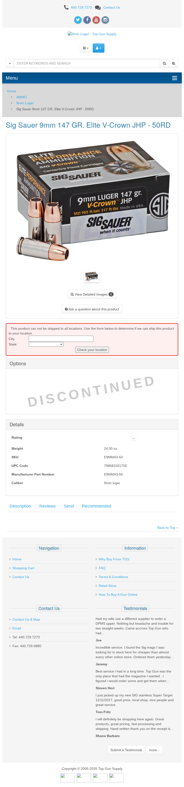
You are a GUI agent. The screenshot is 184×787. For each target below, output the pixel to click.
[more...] (133, 438)
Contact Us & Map (26, 619)
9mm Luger (25, 103)
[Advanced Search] (173, 63)
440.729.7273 (81, 7)
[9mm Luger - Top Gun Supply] (92, 34)
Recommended (96, 506)
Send (69, 506)
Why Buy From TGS (114, 559)
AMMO (21, 97)
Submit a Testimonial (126, 750)
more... (154, 750)
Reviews (47, 506)
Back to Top (166, 528)
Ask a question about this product (93, 309)
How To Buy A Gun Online (118, 594)
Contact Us (111, 7)
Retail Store (107, 586)
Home (11, 91)
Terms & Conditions (113, 577)
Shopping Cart (23, 568)
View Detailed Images (93, 294)
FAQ (102, 568)
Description (20, 506)
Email (16, 628)
